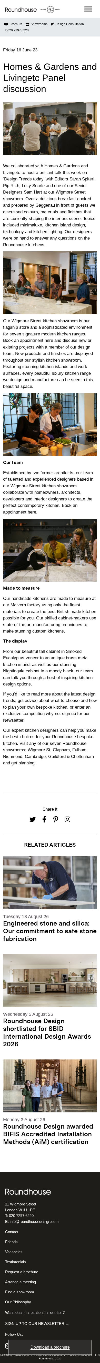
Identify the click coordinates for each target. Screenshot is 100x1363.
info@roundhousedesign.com (34, 1221)
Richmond (12, 756)
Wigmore (37, 749)
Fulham (79, 749)
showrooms (14, 749)
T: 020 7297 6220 (16, 30)
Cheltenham (82, 756)
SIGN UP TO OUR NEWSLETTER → (37, 1323)
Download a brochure (50, 1347)
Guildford (57, 756)
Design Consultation (69, 24)
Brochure (15, 24)
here (49, 340)
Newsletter (13, 720)
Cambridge (35, 756)
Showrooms (38, 24)
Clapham (61, 749)
